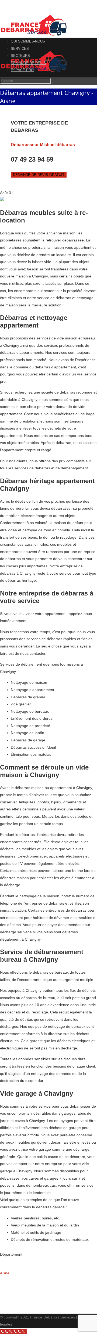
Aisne (4, 1273)
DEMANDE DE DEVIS (28, 63)
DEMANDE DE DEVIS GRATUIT (38, 175)
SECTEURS (20, 56)
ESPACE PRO (22, 70)
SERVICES (20, 49)
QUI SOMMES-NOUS (28, 41)
